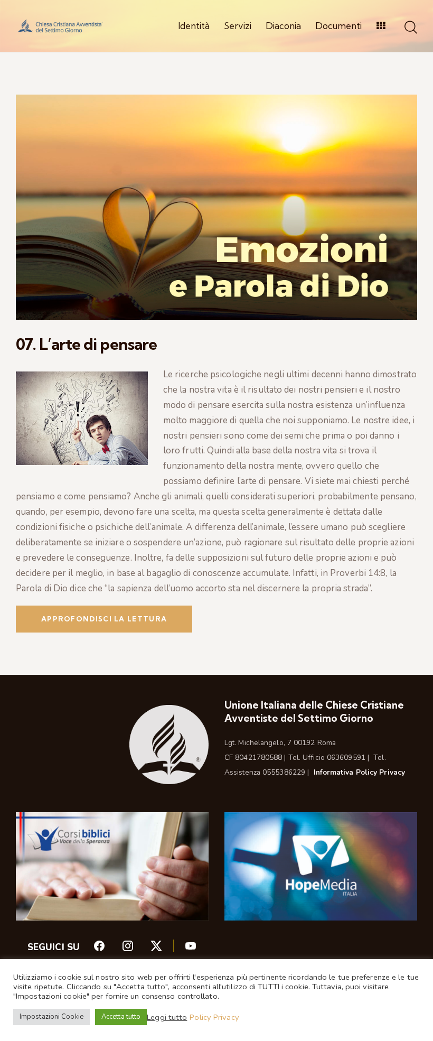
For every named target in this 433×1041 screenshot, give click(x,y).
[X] (167, 948)
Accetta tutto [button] (120, 1016)
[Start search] (410, 27)
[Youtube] (190, 948)
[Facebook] (107, 948)
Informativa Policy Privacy (360, 772)
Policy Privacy (214, 1017)
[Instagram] (135, 948)
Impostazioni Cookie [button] (51, 1016)
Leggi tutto (167, 1017)
